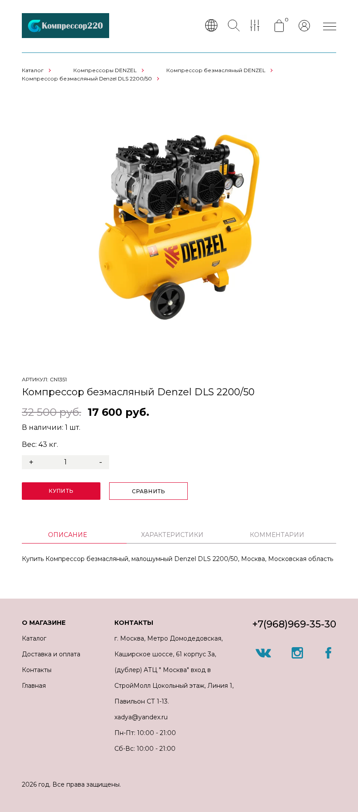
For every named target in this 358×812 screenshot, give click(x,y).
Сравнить (148, 491)
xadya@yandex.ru (141, 717)
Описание (67, 535)
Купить (61, 491)
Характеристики (172, 535)
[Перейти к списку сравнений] (256, 26)
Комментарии (277, 535)
